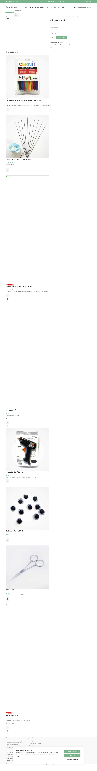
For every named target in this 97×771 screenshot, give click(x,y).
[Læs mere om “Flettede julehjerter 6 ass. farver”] (7, 295)
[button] (7, 109)
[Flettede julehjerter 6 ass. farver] (27, 229)
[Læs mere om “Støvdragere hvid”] (7, 727)
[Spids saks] (27, 567)
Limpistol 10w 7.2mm (14, 472)
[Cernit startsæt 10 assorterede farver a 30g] (27, 76)
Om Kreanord (32, 745)
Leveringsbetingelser (33, 741)
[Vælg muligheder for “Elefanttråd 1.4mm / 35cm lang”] (7, 170)
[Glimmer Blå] (27, 354)
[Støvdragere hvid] (27, 658)
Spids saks (10, 590)
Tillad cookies (72, 751)
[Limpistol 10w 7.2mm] (27, 449)
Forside (51, 16)
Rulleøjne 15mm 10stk (14, 531)
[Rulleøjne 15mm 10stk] (27, 508)
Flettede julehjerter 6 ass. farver (19, 286)
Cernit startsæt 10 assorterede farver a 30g (23, 100)
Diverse (63, 44)
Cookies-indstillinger (72, 759)
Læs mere (18, 756)
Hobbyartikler (61, 16)
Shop (55, 16)
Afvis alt (72, 755)
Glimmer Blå (11, 410)
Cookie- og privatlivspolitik (35, 743)
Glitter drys (68, 16)
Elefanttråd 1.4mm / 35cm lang (19, 159)
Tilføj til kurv (61, 37)
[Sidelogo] (8, 7)
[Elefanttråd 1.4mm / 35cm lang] (27, 136)
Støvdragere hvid (13, 715)
